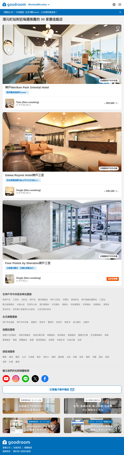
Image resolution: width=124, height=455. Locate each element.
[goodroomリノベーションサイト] (31, 406)
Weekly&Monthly (37, 4)
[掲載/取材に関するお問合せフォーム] (92, 425)
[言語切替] (114, 4)
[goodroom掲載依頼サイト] (31, 425)
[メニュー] (120, 4)
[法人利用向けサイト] (92, 406)
